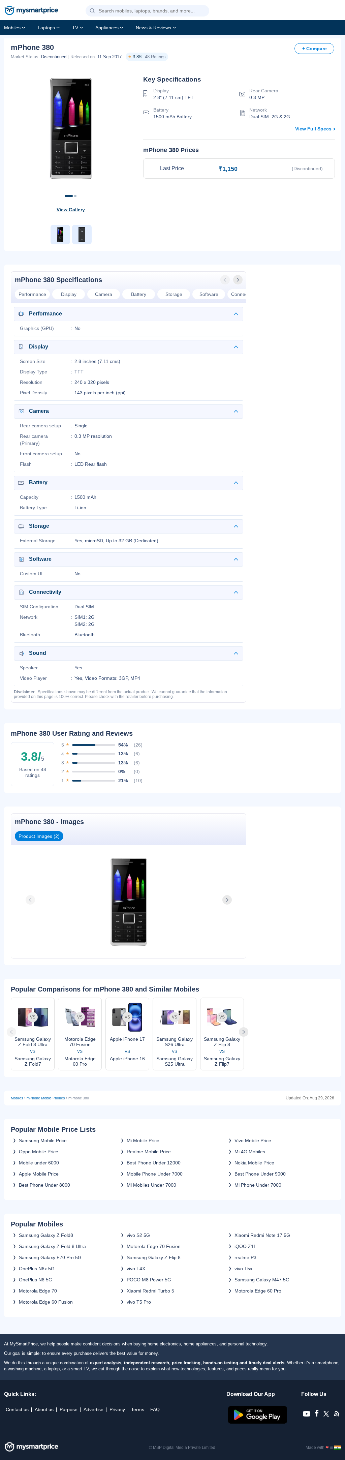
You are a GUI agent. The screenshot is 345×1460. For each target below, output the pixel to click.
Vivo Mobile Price (252, 1140)
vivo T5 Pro (139, 1302)
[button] (92, 11)
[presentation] (225, 279)
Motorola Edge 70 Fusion (154, 1246)
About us (44, 1409)
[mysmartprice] (31, 11)
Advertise (93, 1409)
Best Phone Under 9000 (260, 1174)
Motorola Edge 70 (38, 1291)
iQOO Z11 (245, 1246)
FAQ (155, 1409)
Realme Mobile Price (149, 1151)
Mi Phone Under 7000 (257, 1185)
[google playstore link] (258, 1422)
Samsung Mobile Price (43, 1140)
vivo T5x (243, 1268)
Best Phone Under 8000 (44, 1185)
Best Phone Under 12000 (154, 1162)
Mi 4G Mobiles (249, 1151)
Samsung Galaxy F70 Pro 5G (50, 1257)
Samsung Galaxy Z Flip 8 (154, 1257)
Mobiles (12, 27)
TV (75, 27)
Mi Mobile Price (143, 1140)
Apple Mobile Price (39, 1174)
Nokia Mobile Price (254, 1162)
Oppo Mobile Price (38, 1151)
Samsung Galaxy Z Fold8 (46, 1235)
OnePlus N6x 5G (37, 1268)
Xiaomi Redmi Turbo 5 (150, 1291)
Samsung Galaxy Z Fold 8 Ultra (52, 1246)
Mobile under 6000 (39, 1162)
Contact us (17, 1409)
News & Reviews (153, 27)
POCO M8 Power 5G (149, 1279)
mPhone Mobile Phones (46, 1098)
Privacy (117, 1409)
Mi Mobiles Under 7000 (151, 1185)
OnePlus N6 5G (35, 1279)
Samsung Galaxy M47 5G (261, 1279)
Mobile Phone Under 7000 (155, 1174)
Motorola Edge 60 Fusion (46, 1302)
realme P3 (245, 1257)
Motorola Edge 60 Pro (257, 1291)
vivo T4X (136, 1268)
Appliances (107, 27)
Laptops (46, 27)
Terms (137, 1409)
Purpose (68, 1409)
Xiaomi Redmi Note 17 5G (262, 1235)
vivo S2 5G (138, 1235)
